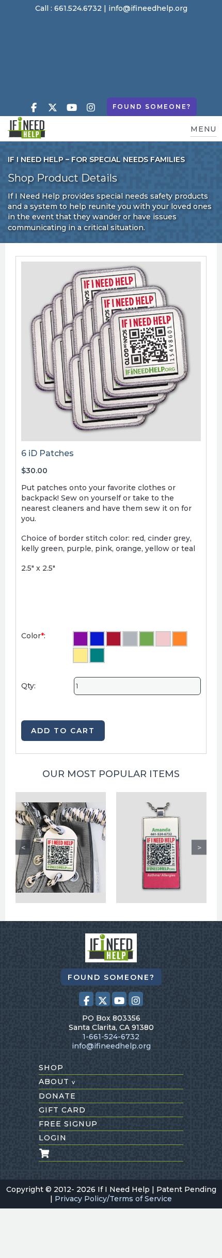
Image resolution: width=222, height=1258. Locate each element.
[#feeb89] (80, 655)
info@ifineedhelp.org (147, 8)
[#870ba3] (80, 639)
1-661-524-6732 (111, 1036)
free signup (68, 1123)
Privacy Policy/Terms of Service (113, 1198)
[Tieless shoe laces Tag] (60, 847)
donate (57, 1096)
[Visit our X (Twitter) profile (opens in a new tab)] (52, 108)
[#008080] (97, 655)
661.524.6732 (78, 8)
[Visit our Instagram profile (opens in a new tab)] (91, 108)
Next (199, 847)
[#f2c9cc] (163, 639)
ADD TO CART (63, 730)
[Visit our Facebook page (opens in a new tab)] (33, 108)
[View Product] (60, 847)
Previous (22, 847)
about (57, 1081)
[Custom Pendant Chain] (161, 847)
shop (51, 1067)
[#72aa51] (146, 639)
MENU (203, 129)
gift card (62, 1110)
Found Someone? (152, 106)
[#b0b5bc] (130, 639)
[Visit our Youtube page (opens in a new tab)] (72, 108)
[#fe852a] (179, 639)
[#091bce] (97, 639)
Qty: (28, 685)
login (53, 1137)
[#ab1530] (113, 639)
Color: (33, 635)
